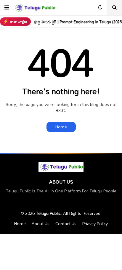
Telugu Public (48, 213)
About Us (40, 224)
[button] (7, 8)
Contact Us (65, 224)
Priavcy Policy (95, 224)
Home (61, 127)
